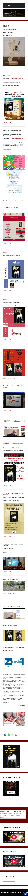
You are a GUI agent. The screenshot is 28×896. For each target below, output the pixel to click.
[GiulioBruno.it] (14, 12)
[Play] (4, 841)
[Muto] (21, 841)
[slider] (13, 841)
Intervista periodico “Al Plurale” (10, 418)
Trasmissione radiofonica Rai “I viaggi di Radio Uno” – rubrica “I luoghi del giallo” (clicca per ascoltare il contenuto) (13, 649)
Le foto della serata (7, 68)
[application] (14, 837)
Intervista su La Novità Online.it (10, 625)
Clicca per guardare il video (9, 378)
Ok (25, 894)
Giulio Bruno (22, 705)
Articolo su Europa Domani (9, 600)
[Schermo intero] (23, 841)
